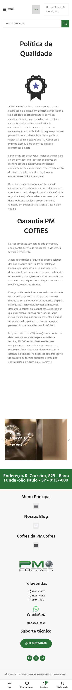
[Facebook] (29, 658)
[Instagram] (36, 658)
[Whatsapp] (42, 658)
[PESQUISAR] (65, 23)
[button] (36, 506)
